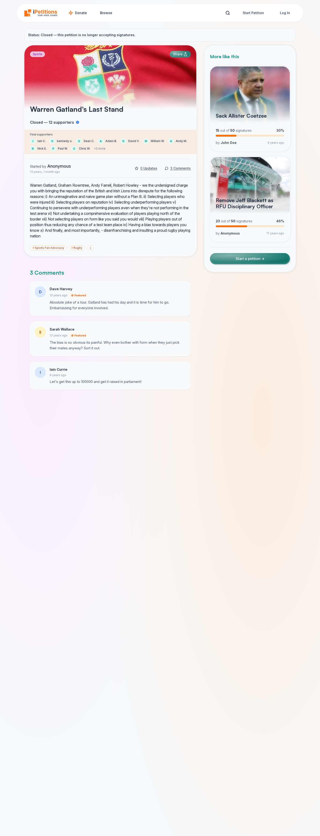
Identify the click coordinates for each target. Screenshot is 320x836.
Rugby (76, 248)
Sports (37, 54)
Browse (106, 13)
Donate (81, 13)
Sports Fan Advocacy (48, 248)
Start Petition (253, 13)
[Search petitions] (227, 13)
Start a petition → (250, 259)
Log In (285, 13)
